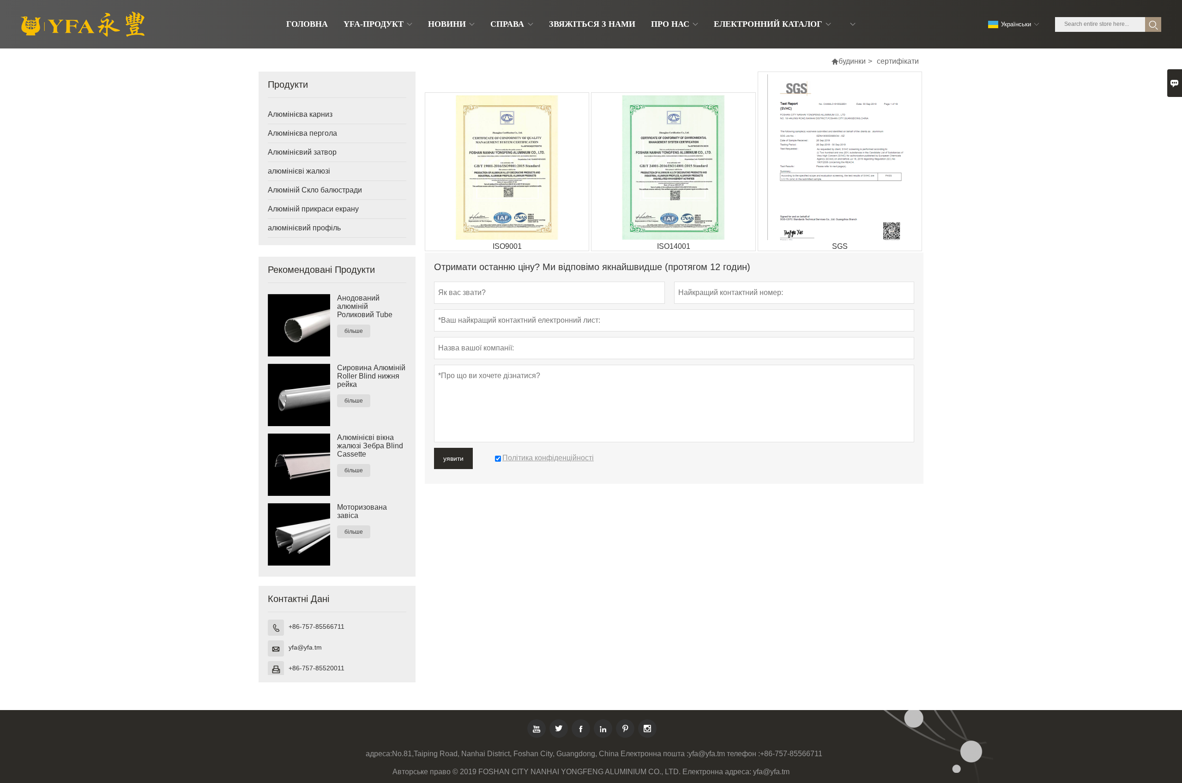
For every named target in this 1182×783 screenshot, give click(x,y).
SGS (840, 246)
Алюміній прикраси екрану (313, 209)
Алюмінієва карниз (300, 114)
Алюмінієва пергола (302, 133)
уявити (453, 458)
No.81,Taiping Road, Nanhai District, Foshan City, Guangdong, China (505, 754)
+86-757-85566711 (316, 626)
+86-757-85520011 (316, 668)
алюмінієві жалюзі (299, 171)
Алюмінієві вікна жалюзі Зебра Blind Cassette (370, 446)
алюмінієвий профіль (304, 228)
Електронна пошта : (654, 754)
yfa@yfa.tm (305, 647)
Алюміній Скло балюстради (315, 190)
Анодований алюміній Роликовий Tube (364, 306)
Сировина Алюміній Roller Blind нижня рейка (371, 376)
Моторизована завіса (362, 511)
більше (353, 331)
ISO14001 (673, 246)
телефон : (743, 754)
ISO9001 (507, 246)
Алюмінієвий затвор (302, 152)
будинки (852, 61)
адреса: (379, 754)
